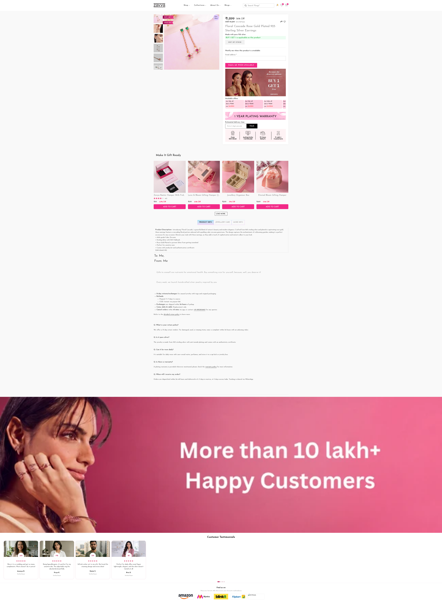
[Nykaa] (256, 596)
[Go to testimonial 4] (224, 581)
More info (238, 222)
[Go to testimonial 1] (218, 581)
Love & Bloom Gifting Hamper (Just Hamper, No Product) (215, 195)
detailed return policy (171, 314)
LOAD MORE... (221, 214)
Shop (186, 5)
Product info (205, 222)
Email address (231, 55)
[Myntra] (203, 596)
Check (252, 126)
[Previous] (156, 67)
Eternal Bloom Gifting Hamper (272, 195)
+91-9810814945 (199, 310)
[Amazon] (185, 596)
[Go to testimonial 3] (222, 581)
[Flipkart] (238, 596)
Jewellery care (222, 222)
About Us (214, 5)
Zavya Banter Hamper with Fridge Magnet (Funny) (178, 195)
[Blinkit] (221, 596)
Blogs (227, 5)
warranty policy (211, 367)
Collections (199, 5)
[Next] (160, 67)
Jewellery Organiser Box (238, 195)
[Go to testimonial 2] (220, 581)
